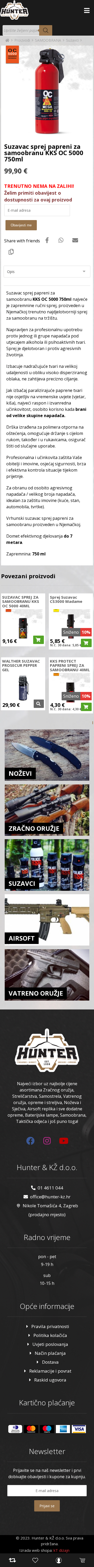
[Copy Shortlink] (11, 251)
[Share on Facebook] (47, 240)
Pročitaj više (39, 704)
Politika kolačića (50, 1335)
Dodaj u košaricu (38, 640)
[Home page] (7, 40)
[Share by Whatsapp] (61, 240)
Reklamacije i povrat (50, 1371)
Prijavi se (47, 1505)
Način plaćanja (50, 1353)
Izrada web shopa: (35, 1550)
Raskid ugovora (50, 1380)
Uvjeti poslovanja (50, 1344)
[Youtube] (63, 1140)
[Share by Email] (75, 240)
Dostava (50, 1362)
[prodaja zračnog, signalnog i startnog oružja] (14, 10)
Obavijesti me (21, 225)
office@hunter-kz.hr (50, 1197)
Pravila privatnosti (50, 1326)
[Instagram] (47, 1140)
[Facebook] (30, 1140)
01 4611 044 (50, 1188)
